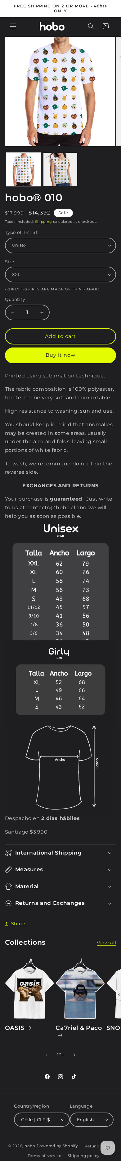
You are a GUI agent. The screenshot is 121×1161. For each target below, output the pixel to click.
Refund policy (98, 1146)
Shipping (43, 222)
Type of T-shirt (21, 232)
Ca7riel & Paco (79, 1027)
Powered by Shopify (57, 1146)
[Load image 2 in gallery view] (60, 169)
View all (106, 943)
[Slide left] (46, 1055)
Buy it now (61, 355)
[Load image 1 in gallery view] (23, 169)
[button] (13, 26)
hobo (31, 1146)
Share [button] (18, 923)
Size (9, 261)
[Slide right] (74, 1055)
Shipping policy (84, 1156)
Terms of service (44, 1156)
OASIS (15, 1027)
